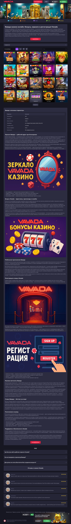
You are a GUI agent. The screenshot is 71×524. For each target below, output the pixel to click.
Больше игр (35, 104)
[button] (1, 11)
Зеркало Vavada (35, 39)
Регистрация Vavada (35, 442)
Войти (46, 1)
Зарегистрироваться (38, 1)
